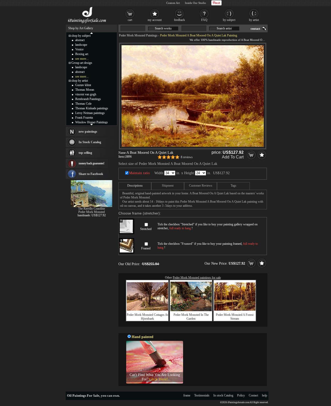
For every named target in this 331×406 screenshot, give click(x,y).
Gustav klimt (83, 85)
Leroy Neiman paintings (90, 113)
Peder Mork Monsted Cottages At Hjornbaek (147, 316)
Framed (146, 248)
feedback (179, 20)
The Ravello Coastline (91, 208)
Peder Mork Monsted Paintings (138, 35)
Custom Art (173, 2)
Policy (241, 395)
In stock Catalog (223, 395)
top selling (85, 153)
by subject (229, 20)
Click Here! (158, 379)
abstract (80, 40)
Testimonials (201, 395)
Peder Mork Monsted (91, 212)
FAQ (204, 20)
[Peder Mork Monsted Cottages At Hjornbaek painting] (147, 309)
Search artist (224, 28)
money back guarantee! (91, 163)
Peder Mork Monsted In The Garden (191, 316)
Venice (79, 49)
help (264, 395)
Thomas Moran (84, 89)
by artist (254, 20)
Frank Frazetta (84, 117)
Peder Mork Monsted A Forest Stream (234, 316)
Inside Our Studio (195, 2)
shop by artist (79, 80)
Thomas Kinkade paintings (91, 108)
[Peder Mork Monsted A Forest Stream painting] (234, 309)
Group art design (81, 63)
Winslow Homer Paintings (91, 122)
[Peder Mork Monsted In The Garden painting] (191, 310)
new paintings (88, 131)
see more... (81, 58)
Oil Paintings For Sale (83, 395)
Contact (253, 395)
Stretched (146, 229)
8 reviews (187, 157)
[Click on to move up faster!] (91, 33)
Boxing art (81, 54)
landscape (81, 45)
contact (255, 28)
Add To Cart (233, 157)
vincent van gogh (85, 94)
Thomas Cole (83, 103)
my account (155, 20)
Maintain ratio (139, 173)
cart (130, 20)
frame (186, 395)
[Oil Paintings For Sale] (87, 23)
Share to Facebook (91, 174)
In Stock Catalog (90, 142)
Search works (163, 28)
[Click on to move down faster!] (91, 124)
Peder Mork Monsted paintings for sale (197, 277)
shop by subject (81, 35)
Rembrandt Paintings (88, 99)
